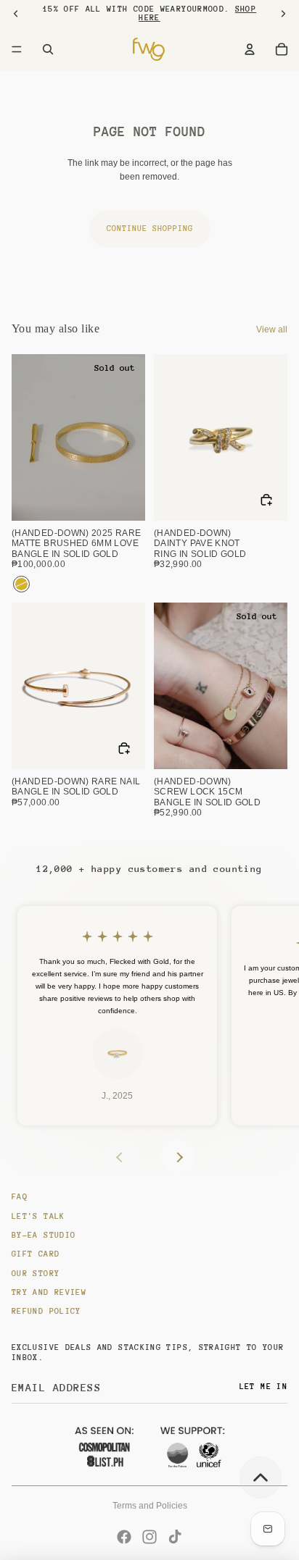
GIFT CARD (36, 1254)
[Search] (48, 49)
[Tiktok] (175, 1537)
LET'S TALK (38, 1216)
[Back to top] (260, 1477)
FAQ (20, 1197)
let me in (263, 1386)
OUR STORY (36, 1273)
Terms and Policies (149, 1506)
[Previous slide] (120, 1157)
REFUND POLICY (46, 1311)
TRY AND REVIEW (49, 1292)
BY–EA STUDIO (43, 1235)
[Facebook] (124, 1537)
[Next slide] (178, 1157)
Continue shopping (150, 228)
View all (271, 329)
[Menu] (16, 49)
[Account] (250, 49)
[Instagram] (149, 1537)
